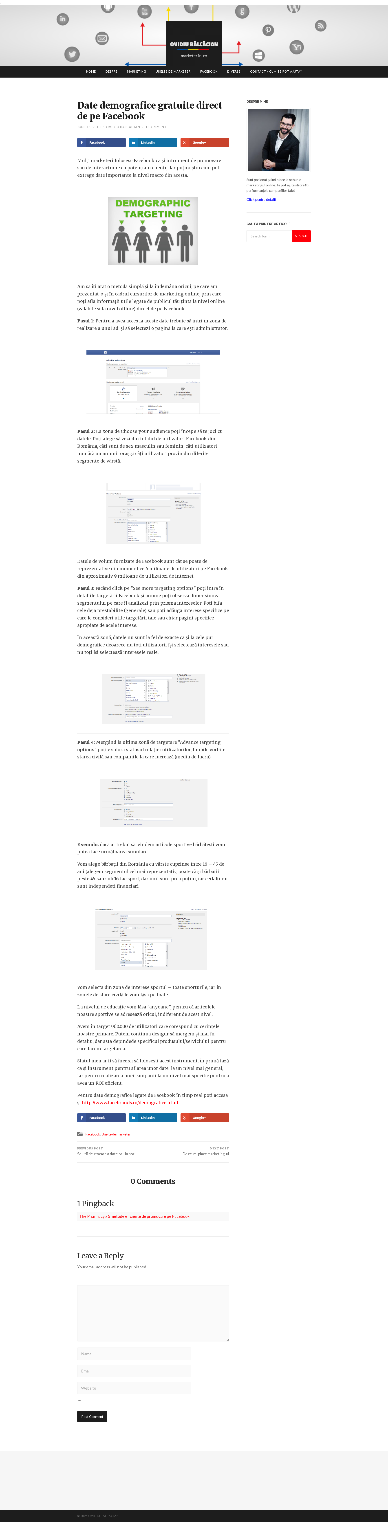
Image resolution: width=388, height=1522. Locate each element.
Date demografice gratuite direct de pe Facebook (149, 111)
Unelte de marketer (173, 71)
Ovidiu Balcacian (123, 127)
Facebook (209, 71)
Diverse (233, 71)
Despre (111, 71)
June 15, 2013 (89, 127)
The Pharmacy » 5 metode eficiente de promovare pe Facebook (134, 1216)
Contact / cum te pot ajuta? (276, 71)
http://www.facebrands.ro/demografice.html (130, 1102)
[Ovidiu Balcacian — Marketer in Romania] (194, 49)
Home (91, 71)
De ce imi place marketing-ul (206, 1151)
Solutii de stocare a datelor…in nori (106, 1151)
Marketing (136, 71)
